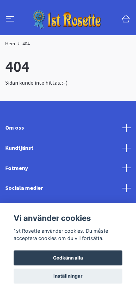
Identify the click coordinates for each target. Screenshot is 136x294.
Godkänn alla (68, 258)
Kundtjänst (19, 179)
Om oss (14, 159)
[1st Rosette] (62, 35)
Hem (10, 75)
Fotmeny (16, 199)
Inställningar (68, 276)
